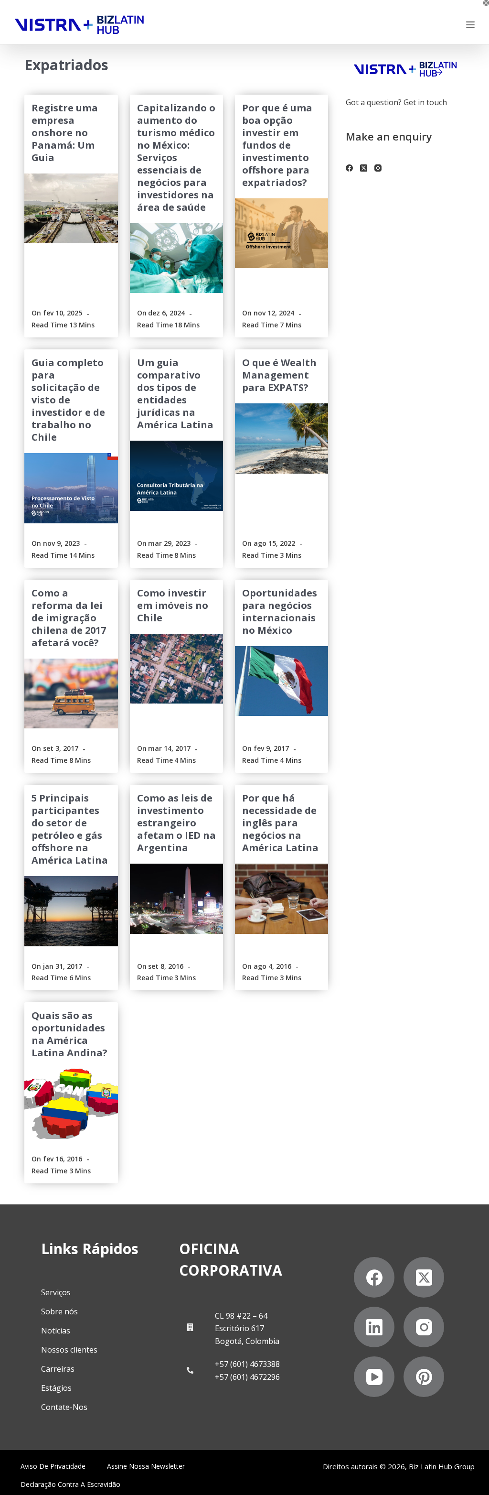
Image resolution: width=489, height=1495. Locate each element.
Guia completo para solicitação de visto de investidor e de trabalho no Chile (68, 400)
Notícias (55, 1330)
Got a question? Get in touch (396, 102)
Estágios (56, 1388)
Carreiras (57, 1369)
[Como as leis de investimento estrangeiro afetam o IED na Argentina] (176, 898)
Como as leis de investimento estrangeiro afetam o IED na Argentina (176, 822)
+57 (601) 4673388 (247, 1364)
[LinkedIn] (374, 1327)
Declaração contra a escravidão (70, 1484)
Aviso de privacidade (53, 1466)
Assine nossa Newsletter (146, 1466)
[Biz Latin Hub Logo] (79, 24)
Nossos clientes (69, 1349)
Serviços (56, 1292)
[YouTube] (374, 1376)
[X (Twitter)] (363, 168)
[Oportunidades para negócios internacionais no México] (281, 681)
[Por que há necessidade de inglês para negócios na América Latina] (281, 898)
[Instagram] (378, 168)
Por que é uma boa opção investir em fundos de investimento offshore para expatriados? (277, 145)
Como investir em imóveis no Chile (172, 605)
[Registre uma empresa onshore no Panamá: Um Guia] (70, 208)
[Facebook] (349, 168)
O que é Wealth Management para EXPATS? (279, 375)
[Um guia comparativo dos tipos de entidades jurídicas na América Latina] (176, 475)
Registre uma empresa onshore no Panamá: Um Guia (65, 132)
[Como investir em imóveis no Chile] (176, 669)
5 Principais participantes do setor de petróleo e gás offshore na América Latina (70, 829)
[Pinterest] (424, 1376)
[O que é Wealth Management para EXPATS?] (281, 438)
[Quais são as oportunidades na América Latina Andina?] (70, 1103)
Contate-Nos (64, 1407)
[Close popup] (486, 3)
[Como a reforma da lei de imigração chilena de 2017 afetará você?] (70, 693)
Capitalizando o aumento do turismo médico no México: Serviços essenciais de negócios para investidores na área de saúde (176, 157)
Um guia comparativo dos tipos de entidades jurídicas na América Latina (175, 393)
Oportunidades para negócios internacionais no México (279, 611)
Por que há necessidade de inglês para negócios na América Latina (280, 822)
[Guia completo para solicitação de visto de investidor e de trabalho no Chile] (70, 488)
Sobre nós (59, 1311)
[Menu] (470, 25)
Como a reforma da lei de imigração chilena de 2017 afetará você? (69, 617)
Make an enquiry (389, 136)
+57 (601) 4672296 (247, 1377)
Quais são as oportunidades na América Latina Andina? (69, 1034)
